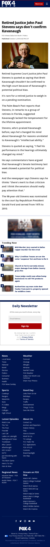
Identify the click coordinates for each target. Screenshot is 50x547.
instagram (25, 521)
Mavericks (5, 399)
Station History (28, 428)
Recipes (26, 399)
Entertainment (28, 405)
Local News (6, 359)
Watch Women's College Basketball (30, 502)
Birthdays (26, 396)
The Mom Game (8, 461)
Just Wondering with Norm (9, 457)
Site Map (26, 456)
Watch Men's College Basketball (31, 497)
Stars (4, 402)
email (34, 521)
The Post (5, 428)
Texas (4, 362)
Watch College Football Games (32, 482)
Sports (5, 390)
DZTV (4, 453)
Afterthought (7, 447)
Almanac (26, 367)
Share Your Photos (30, 381)
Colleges (5, 410)
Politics (25, 36)
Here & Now (6, 466)
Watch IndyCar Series (31, 494)
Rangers (5, 396)
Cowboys (5, 393)
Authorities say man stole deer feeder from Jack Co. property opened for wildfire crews (31, 288)
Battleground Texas (9, 439)
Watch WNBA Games (31, 506)
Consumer (6, 376)
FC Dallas (5, 405)
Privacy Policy (27, 337)
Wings (4, 407)
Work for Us (27, 436)
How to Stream (29, 433)
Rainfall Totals (28, 370)
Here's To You (7, 463)
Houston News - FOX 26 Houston (10, 476)
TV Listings (27, 439)
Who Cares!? (6, 445)
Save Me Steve (28, 410)
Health (4, 381)
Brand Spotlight (29, 453)
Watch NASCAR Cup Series (30, 490)
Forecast (26, 359)
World (4, 367)
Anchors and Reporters (31, 425)
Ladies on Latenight (9, 436)
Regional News (9, 472)
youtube (29, 521)
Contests (26, 450)
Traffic (25, 402)
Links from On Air (29, 393)
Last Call (5, 433)
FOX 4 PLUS (27, 447)
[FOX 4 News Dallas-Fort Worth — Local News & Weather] (8, 4)
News (5, 355)
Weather (27, 355)
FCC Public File (28, 442)
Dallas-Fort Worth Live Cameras (31, 377)
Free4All (5, 431)
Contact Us (27, 422)
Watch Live (39, 4)
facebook (16, 521)
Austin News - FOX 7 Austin (9, 481)
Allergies (26, 365)
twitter (20, 521)
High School (6, 413)
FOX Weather (28, 373)
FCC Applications (29, 445)
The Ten (5, 425)
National (5, 365)
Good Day (28, 390)
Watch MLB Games (30, 486)
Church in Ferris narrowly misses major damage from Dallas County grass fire (30, 268)
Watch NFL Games (30, 478)
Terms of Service (26, 339)
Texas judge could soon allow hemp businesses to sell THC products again (30, 278)
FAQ (24, 431)
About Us (28, 419)
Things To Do (28, 407)
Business (5, 379)
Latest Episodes (10, 419)
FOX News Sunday (9, 384)
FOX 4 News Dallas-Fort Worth (12, 36)
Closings (26, 362)
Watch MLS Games (30, 509)
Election (5, 370)
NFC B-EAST (6, 450)
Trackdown (6, 442)
